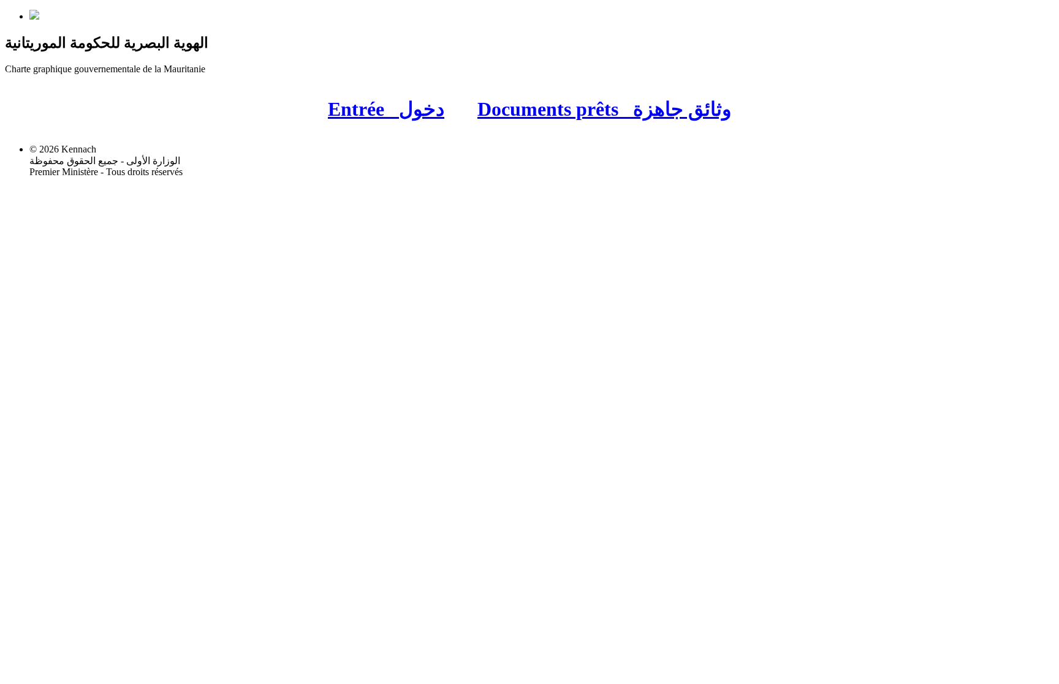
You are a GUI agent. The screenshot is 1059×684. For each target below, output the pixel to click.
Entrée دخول (386, 109)
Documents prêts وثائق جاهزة (604, 109)
